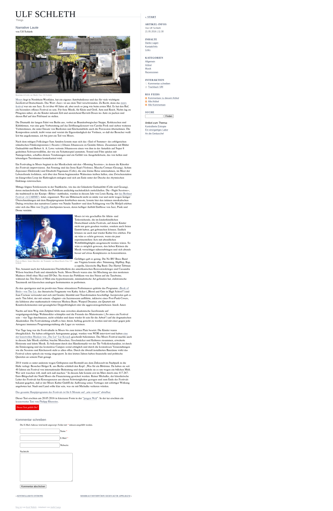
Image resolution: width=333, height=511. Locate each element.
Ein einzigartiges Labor (156, 130)
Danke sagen (151, 43)
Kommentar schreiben (159, 83)
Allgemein (150, 61)
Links (148, 50)
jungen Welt (90, 398)
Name (63, 431)
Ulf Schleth (45, 14)
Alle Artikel (153, 101)
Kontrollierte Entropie (30, 496)
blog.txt (19, 507)
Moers (19, 99)
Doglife (45, 207)
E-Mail (63, 438)
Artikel (148, 65)
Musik (148, 68)
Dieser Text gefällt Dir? (27, 407)
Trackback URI (155, 87)
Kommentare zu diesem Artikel (163, 98)
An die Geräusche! (154, 133)
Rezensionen (151, 72)
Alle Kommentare (156, 105)
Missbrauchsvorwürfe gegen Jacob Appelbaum (105, 496)
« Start (150, 17)
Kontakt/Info (151, 46)
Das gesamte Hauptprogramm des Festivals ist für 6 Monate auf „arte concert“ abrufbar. (63, 392)
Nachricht (24, 451)
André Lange (55, 507)
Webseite (64, 445)
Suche (149, 112)
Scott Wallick (31, 507)
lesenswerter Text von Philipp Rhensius (37, 401)
